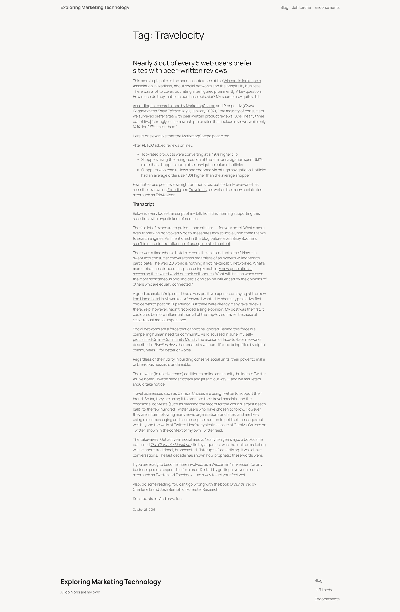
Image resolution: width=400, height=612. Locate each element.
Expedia (174, 189)
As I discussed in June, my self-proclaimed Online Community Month (193, 337)
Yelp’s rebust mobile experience (159, 319)
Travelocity (198, 189)
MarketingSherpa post (201, 135)
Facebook (184, 474)
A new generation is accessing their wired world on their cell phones (192, 271)
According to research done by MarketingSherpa (174, 105)
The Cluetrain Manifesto (170, 444)
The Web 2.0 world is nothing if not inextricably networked (202, 263)
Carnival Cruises (191, 393)
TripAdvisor (165, 194)
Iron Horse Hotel (146, 298)
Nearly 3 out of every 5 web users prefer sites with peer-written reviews (192, 66)
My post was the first (242, 309)
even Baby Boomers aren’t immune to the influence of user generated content (195, 241)
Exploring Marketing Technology (94, 7)
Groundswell (240, 484)
